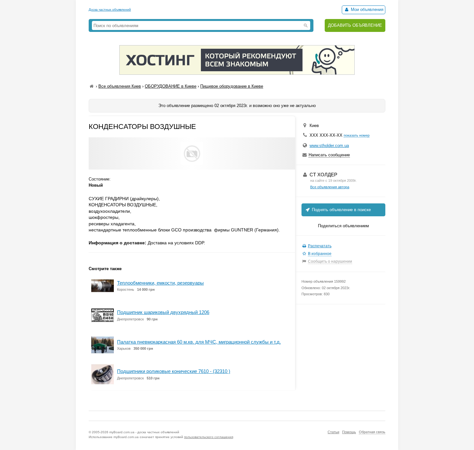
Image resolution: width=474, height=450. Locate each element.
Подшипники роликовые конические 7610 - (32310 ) (173, 371)
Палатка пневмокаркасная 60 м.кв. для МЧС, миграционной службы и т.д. (199, 342)
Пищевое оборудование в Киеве (231, 86)
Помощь (349, 432)
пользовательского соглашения (208, 437)
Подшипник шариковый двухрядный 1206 (163, 312)
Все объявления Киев (119, 86)
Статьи (333, 432)
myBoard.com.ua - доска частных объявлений (144, 432)
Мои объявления (366, 9)
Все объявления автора (329, 187)
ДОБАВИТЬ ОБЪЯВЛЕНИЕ (355, 25)
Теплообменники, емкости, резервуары (160, 283)
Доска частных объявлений (110, 9)
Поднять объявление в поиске (341, 209)
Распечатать (319, 246)
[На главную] (91, 86)
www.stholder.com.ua (329, 145)
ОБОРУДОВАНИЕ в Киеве (170, 86)
